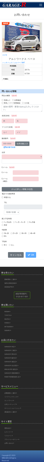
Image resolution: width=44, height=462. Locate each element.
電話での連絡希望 (8, 194)
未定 (5, 225)
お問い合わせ (8, 443)
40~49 (32, 233)
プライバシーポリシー (11, 439)
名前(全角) (9, 116)
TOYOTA (7, 315)
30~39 (23, 233)
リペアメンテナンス (10, 397)
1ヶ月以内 (7, 222)
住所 (3, 152)
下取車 (4, 241)
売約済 (5, 23)
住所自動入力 (22, 144)
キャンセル (16, 254)
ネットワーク (8, 400)
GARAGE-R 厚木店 (10, 354)
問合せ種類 (9, 96)
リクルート (8, 436)
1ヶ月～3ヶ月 (20, 222)
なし (12, 245)
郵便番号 (9, 138)
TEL (5, 202)
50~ (5, 236)
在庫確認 (17, 100)
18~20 (6, 233)
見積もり (7, 100)
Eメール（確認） (5, 180)
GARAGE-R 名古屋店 (11, 365)
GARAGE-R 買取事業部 (11, 373)
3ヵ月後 (32, 222)
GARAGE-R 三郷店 (10, 350)
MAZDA (7, 319)
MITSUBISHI (8, 327)
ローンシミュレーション (12, 408)
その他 (26, 103)
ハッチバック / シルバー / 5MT (18, 58)
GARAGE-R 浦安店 (10, 362)
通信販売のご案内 (10, 412)
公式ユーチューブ (10, 404)
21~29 (15, 233)
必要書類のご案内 (10, 393)
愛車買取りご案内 (10, 279)
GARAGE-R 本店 (9, 347)
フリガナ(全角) (11, 127)
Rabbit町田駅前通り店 (12, 377)
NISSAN (7, 311)
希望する (7, 197)
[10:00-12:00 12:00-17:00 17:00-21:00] (11, 212)
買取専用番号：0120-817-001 (22, 295)
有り (5, 245)
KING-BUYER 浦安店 (10, 369)
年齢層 (4, 230)
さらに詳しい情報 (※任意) (22, 189)
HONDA (7, 323)
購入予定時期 (7, 219)
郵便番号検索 (10, 147)
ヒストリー (8, 432)
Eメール (8, 167)
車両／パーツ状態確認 (12, 103)
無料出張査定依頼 (10, 283)
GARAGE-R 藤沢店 (10, 358)
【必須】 (14, 96)
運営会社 (7, 428)
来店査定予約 (8, 287)
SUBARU (7, 330)
